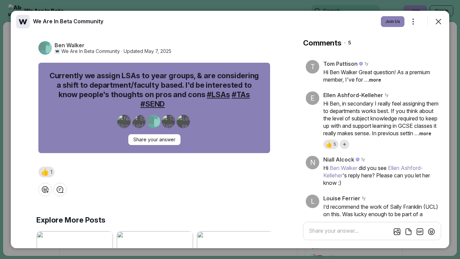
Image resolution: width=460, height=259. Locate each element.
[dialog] (230, 129)
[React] (45, 189)
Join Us (392, 21)
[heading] (68, 21)
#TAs (241, 94)
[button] (46, 172)
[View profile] (23, 21)
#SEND (152, 103)
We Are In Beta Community (90, 51)
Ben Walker (343, 168)
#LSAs (218, 94)
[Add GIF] (420, 231)
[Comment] (60, 189)
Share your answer (154, 139)
